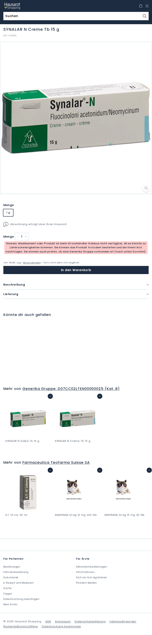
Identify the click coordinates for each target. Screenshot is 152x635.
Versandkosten (32, 262)
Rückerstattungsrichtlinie (20, 626)
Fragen (7, 593)
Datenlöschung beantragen (21, 599)
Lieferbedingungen (122, 621)
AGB (48, 621)
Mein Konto (10, 604)
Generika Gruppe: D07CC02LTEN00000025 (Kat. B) (71, 388)
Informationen (85, 572)
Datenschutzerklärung (90, 621)
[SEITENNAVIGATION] (147, 6)
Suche (7, 588)
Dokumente (10, 577)
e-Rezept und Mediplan (18, 582)
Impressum (63, 621)
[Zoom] (146, 188)
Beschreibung (14, 285)
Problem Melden (86, 582)
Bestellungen (11, 566)
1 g (8, 212)
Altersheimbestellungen (91, 566)
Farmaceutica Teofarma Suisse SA (56, 462)
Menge (8, 205)
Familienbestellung (15, 572)
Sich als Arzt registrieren (91, 577)
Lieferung (10, 294)
